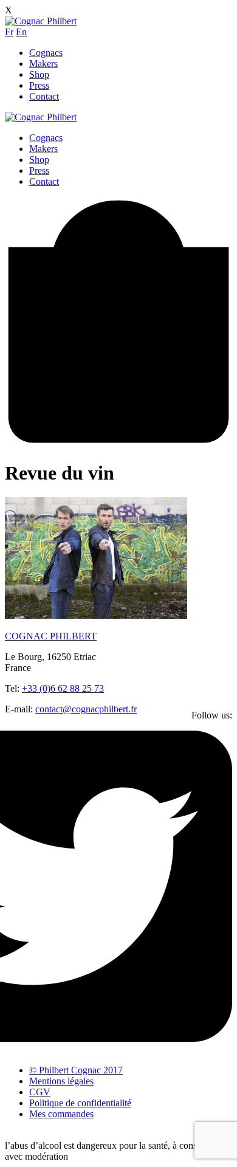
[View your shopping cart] (118, 443)
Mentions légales (61, 1081)
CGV (39, 1092)
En (21, 32)
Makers (43, 63)
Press (39, 85)
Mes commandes (61, 1114)
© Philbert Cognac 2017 (76, 1070)
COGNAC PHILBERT (51, 636)
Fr (9, 32)
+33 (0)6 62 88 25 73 (63, 688)
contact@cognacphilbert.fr (86, 709)
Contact (44, 96)
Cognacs (46, 52)
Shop (39, 74)
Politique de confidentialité (80, 1103)
